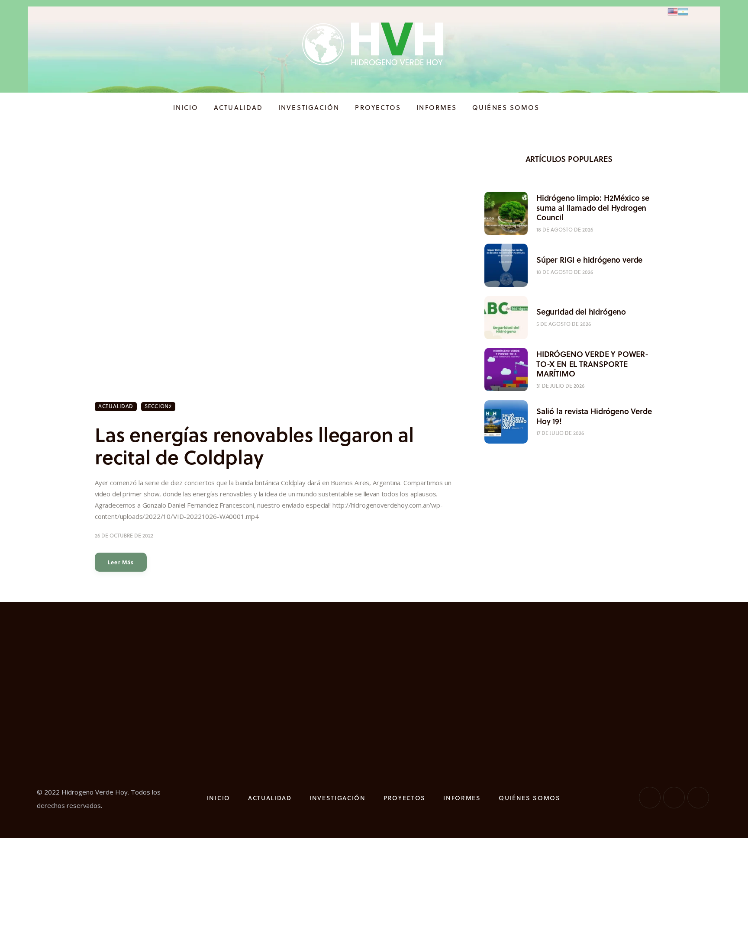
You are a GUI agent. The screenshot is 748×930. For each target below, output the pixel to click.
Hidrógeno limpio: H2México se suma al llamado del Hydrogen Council (592, 207)
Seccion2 (158, 406)
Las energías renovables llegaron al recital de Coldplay (254, 445)
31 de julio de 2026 (560, 385)
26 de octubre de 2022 (124, 535)
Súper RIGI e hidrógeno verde (589, 260)
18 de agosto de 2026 (564, 229)
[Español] (683, 11)
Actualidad (115, 406)
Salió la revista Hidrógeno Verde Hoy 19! (594, 416)
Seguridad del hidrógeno (581, 312)
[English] (672, 11)
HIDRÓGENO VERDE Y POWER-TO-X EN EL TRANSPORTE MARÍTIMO (592, 364)
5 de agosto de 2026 (563, 324)
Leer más (121, 562)
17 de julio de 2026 (560, 433)
